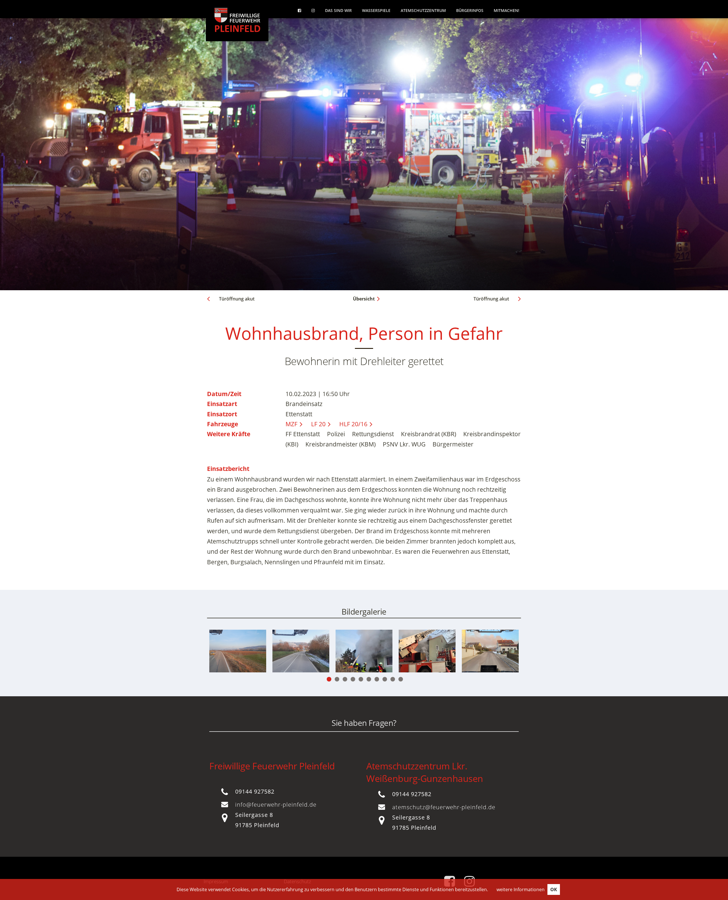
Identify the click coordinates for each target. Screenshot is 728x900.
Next (493, 657)
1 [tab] (329, 679)
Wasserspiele (376, 10)
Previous (234, 657)
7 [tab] (377, 679)
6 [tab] (369, 679)
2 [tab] (337, 679)
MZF (291, 424)
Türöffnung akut (237, 299)
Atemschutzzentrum (423, 10)
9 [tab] (392, 679)
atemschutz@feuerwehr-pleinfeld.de (443, 807)
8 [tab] (384, 679)
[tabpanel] (300, 651)
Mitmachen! (506, 10)
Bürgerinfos (469, 10)
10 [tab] (400, 679)
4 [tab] (353, 679)
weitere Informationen (521, 889)
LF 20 (318, 424)
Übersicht (364, 299)
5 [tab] (361, 679)
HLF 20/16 (353, 424)
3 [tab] (345, 679)
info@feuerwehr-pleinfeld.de (276, 804)
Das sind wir (338, 10)
